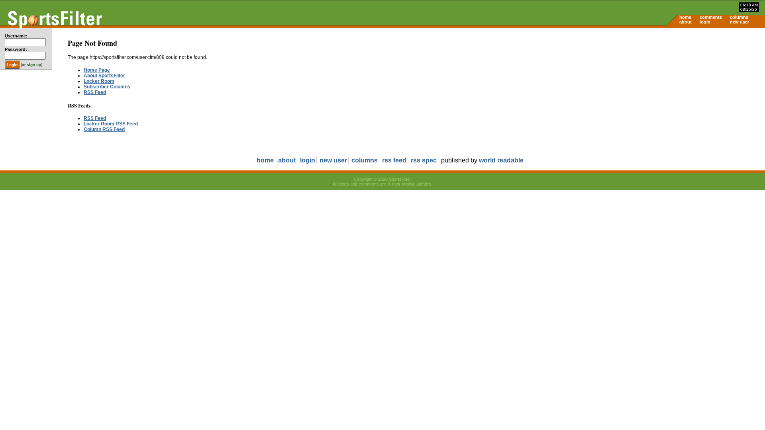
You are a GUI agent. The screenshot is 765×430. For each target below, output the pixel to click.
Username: (16, 35)
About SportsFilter (104, 75)
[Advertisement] (697, 90)
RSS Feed (95, 92)
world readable (501, 160)
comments (711, 17)
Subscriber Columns (107, 87)
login (705, 22)
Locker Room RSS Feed (111, 124)
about (685, 22)
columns (739, 17)
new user (739, 22)
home (685, 17)
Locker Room (99, 81)
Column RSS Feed (104, 129)
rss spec (424, 160)
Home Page (97, 70)
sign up (34, 65)
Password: (16, 49)
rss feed (394, 160)
